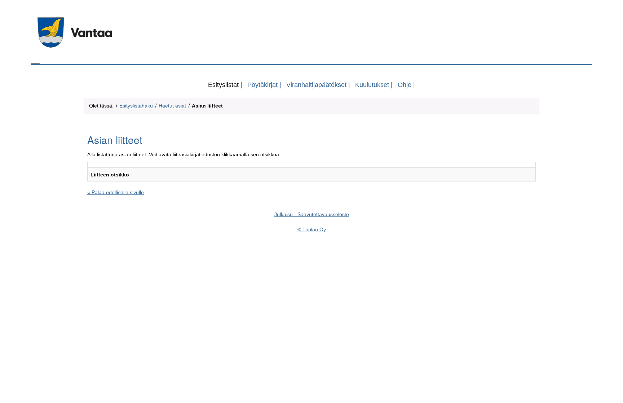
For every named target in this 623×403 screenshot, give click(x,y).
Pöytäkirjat (262, 84)
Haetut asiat (172, 106)
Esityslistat (223, 84)
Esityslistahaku (136, 106)
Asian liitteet (207, 106)
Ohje (404, 84)
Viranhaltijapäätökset (316, 84)
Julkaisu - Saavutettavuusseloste (311, 214)
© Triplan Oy (311, 229)
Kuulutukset (372, 84)
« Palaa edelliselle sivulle (115, 192)
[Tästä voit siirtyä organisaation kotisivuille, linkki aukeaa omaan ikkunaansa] (311, 32)
